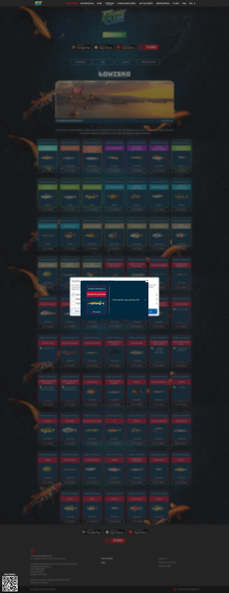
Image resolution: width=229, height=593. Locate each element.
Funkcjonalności (126, 3)
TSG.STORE (71, 3)
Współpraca (163, 3)
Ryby (99, 3)
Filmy (176, 3)
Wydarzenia (87, 3)
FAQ (184, 3)
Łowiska (109, 3)
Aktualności (146, 3)
